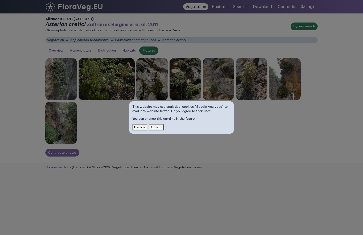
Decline (139, 127)
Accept (156, 127)
